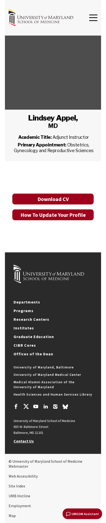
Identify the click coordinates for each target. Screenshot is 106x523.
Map (12, 515)
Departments (27, 302)
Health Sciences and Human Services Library (53, 394)
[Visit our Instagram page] (55, 407)
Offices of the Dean (33, 353)
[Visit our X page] (25, 407)
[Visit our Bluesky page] (65, 407)
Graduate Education (34, 336)
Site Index (17, 485)
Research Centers (31, 319)
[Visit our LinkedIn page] (45, 407)
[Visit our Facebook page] (16, 407)
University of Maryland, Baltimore (44, 367)
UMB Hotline (19, 495)
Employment (20, 505)
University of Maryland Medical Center (47, 374)
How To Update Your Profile (53, 214)
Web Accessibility (23, 476)
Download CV (53, 199)
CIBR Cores (25, 345)
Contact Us (24, 441)
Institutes (24, 327)
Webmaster (18, 466)
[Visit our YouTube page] (35, 407)
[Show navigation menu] (93, 18)
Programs (24, 310)
